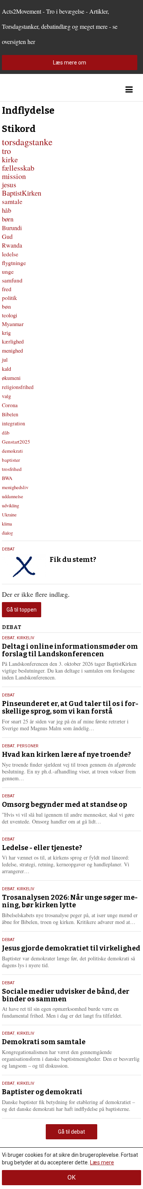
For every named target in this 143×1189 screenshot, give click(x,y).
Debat (8, 549)
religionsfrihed (18, 387)
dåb (6, 432)
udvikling (10, 505)
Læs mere (102, 1162)
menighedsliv (15, 487)
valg (6, 396)
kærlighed (13, 341)
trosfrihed (12, 469)
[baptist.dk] (40, 90)
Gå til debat (71, 1132)
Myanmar (13, 324)
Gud (7, 236)
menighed (12, 350)
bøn (6, 306)
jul (5, 359)
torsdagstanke (27, 142)
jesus (9, 184)
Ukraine (9, 514)
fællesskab (18, 168)
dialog (7, 533)
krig (6, 332)
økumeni (11, 377)
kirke (10, 159)
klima (7, 524)
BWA (7, 478)
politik (9, 297)
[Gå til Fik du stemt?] (24, 566)
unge (8, 271)
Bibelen (10, 414)
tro (6, 150)
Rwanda (12, 245)
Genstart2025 (16, 441)
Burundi (12, 228)
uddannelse (12, 496)
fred (6, 289)
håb (6, 210)
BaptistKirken (21, 193)
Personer (28, 746)
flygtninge (14, 263)
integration (13, 423)
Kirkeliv (25, 637)
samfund (12, 280)
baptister (11, 459)
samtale (12, 201)
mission (14, 176)
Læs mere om (69, 63)
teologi (9, 315)
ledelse (10, 254)
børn (7, 219)
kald (6, 368)
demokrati (12, 450)
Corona (10, 405)
